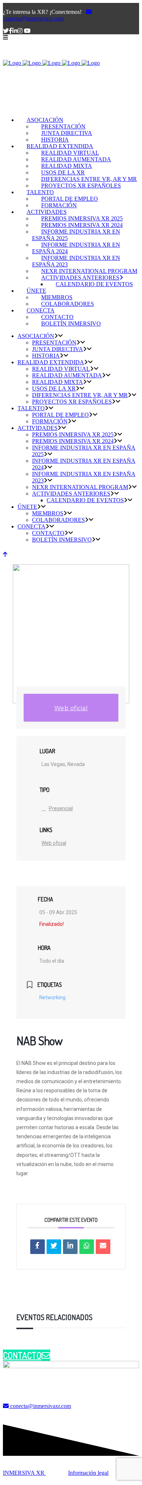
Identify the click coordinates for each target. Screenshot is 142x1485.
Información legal (88, 1473)
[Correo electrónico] (103, 1246)
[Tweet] (54, 1246)
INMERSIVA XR (24, 1473)
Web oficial (71, 708)
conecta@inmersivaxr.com (33, 18)
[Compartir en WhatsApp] (86, 1246)
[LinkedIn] (70, 1246)
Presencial (61, 808)
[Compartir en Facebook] (37, 1246)
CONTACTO (22, 1355)
